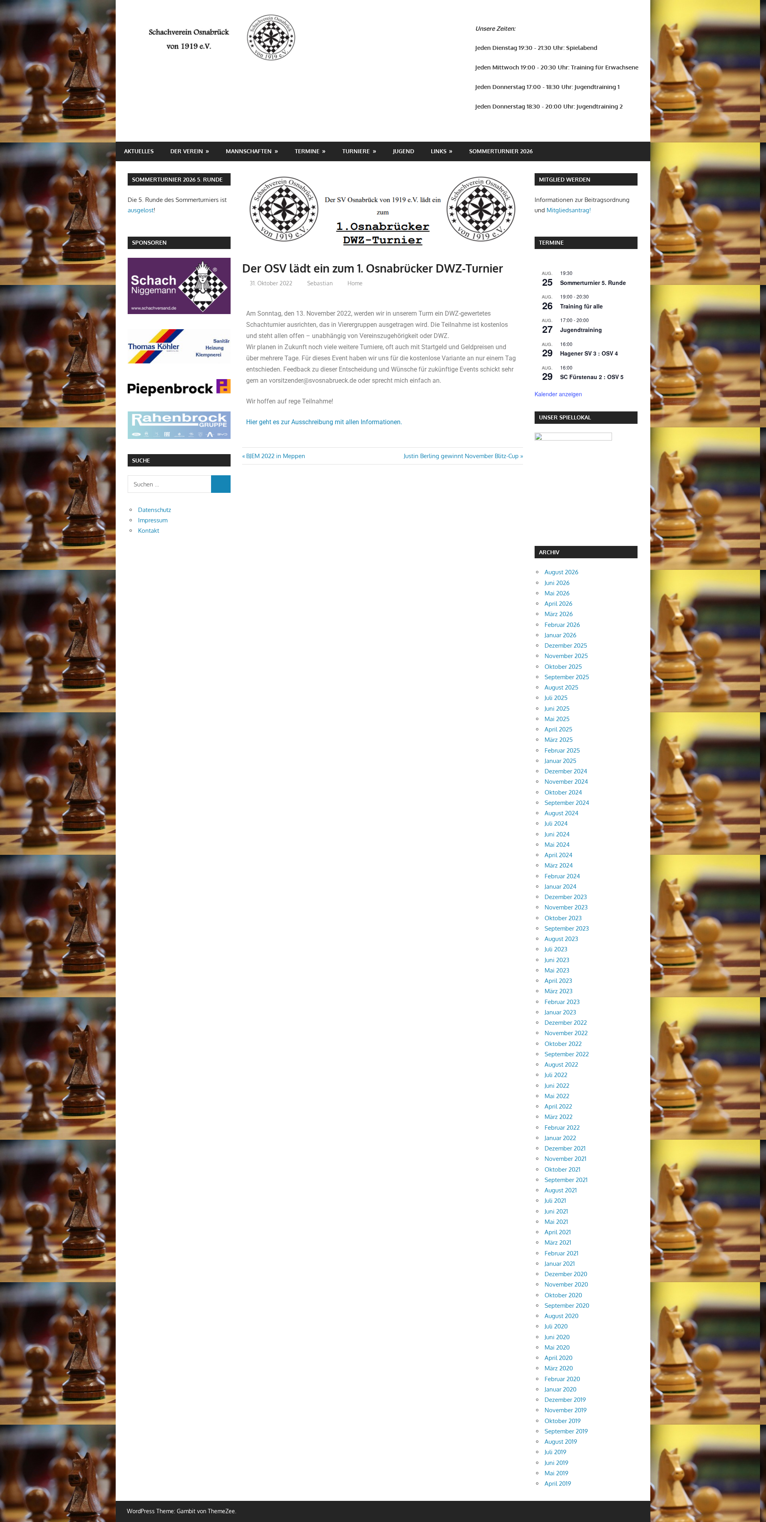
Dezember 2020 (566, 1274)
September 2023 (567, 928)
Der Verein (186, 151)
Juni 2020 (557, 1337)
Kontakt (148, 530)
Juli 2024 (556, 823)
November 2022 (566, 1033)
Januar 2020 (560, 1389)
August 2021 (561, 1190)
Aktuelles (139, 151)
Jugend (403, 151)
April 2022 (558, 1106)
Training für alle (581, 306)
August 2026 (561, 572)
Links (438, 151)
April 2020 (559, 1358)
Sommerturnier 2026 (501, 151)
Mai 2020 (557, 1347)
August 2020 (561, 1316)
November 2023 (566, 907)
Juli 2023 (556, 949)
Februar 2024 (562, 876)
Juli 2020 (556, 1326)
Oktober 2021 (562, 1169)
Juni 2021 (556, 1211)
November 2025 (566, 656)
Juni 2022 (557, 1085)
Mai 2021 (556, 1222)
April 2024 (559, 855)
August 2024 (561, 813)
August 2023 (561, 939)
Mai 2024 (557, 844)
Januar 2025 (560, 761)
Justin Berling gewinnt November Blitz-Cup (461, 456)
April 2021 (558, 1232)
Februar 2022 (562, 1127)
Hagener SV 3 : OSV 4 (589, 353)
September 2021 (566, 1180)
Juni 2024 (557, 834)
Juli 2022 (556, 1075)
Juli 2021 (555, 1200)
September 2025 (567, 677)
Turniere (356, 151)
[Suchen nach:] (169, 483)
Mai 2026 (557, 593)
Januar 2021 (560, 1263)
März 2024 (559, 865)
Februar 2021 (561, 1253)
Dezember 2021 (565, 1148)
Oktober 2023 (563, 918)
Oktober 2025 (563, 666)
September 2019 (566, 1431)
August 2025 (561, 687)
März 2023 (559, 991)
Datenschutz (154, 510)
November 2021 (565, 1158)
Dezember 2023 (566, 897)
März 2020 (559, 1368)
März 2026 (559, 614)
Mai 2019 (557, 1473)
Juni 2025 (557, 708)
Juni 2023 (557, 960)
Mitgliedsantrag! (569, 210)
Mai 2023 (557, 970)
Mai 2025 (557, 719)
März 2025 (559, 739)
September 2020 (567, 1305)
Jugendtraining (581, 330)
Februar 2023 (562, 1002)
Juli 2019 (556, 1452)
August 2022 (561, 1064)
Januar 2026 (560, 635)
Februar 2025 (562, 750)
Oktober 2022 (563, 1044)
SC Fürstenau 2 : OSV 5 (592, 377)
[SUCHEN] (221, 483)
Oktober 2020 (563, 1295)
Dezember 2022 (566, 1022)
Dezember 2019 (565, 1399)
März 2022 (559, 1117)
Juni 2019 (557, 1463)
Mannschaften (249, 151)
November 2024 (566, 781)
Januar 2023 (560, 1012)
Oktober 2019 (563, 1421)
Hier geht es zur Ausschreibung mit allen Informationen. (324, 422)
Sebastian (320, 283)
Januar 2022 (560, 1138)
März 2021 (558, 1242)
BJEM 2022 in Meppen (275, 456)
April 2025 (559, 729)
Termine (307, 151)
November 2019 (566, 1410)
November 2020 (566, 1284)
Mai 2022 (557, 1096)
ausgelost (141, 210)
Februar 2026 (562, 625)
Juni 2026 (557, 583)
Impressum (153, 520)
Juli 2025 (556, 698)
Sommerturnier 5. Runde (593, 283)
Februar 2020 (562, 1379)
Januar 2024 (560, 886)
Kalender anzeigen (558, 394)
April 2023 (558, 980)
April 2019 (558, 1483)
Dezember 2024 (566, 771)
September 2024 (567, 802)
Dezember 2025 (566, 645)
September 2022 (567, 1054)
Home (355, 283)
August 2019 (561, 1441)
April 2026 (559, 603)
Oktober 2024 (563, 792)
